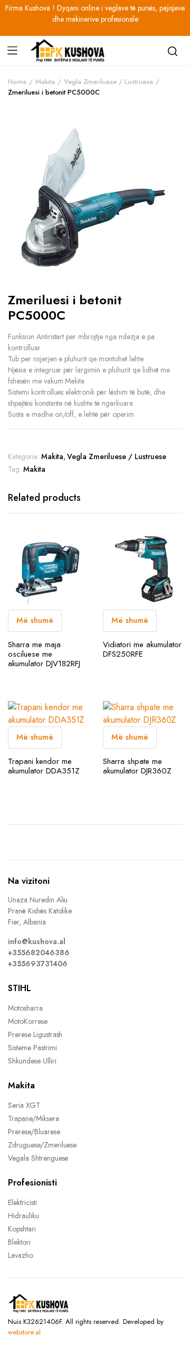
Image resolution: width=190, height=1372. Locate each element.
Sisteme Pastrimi (32, 1047)
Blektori (19, 1242)
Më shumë (34, 620)
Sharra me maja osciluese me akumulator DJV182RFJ (44, 654)
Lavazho (20, 1255)
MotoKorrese (28, 1021)
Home (17, 82)
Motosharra (25, 1008)
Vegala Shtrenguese (38, 1158)
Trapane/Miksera (33, 1118)
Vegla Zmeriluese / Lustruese (108, 82)
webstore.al (24, 1332)
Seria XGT (24, 1105)
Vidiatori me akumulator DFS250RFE (142, 649)
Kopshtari (22, 1229)
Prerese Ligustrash (35, 1034)
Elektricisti (22, 1202)
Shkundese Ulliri (32, 1061)
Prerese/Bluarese (34, 1131)
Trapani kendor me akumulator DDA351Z (44, 766)
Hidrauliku (23, 1215)
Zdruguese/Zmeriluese (42, 1145)
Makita (45, 82)
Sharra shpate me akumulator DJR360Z (137, 766)
